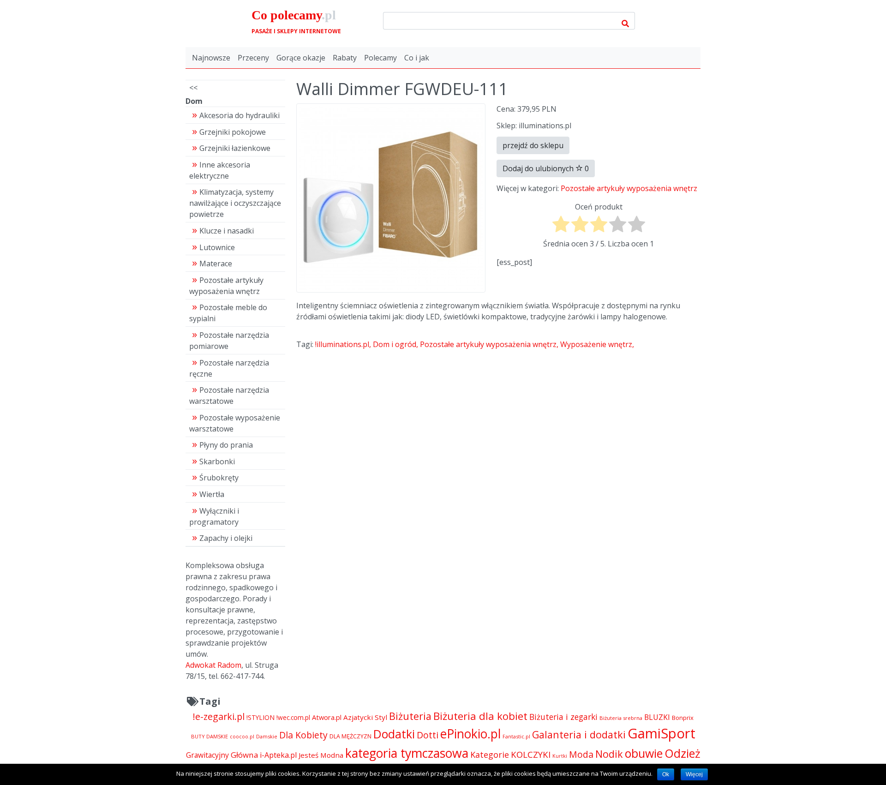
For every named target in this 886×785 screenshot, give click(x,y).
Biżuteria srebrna (620, 717)
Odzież (682, 753)
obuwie (644, 753)
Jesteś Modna (321, 755)
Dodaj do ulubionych (546, 168)
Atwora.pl (326, 717)
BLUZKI (657, 717)
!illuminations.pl (342, 344)
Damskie (266, 736)
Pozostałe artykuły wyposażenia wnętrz (629, 188)
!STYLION (260, 717)
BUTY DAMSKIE (209, 736)
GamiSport (661, 733)
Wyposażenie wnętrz (596, 344)
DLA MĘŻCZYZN (350, 736)
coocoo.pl (242, 736)
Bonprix (683, 717)
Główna (244, 754)
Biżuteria (410, 716)
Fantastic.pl (516, 736)
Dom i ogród (394, 344)
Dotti (427, 735)
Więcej (694, 774)
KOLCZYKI (531, 754)
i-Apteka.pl (278, 755)
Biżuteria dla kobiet (480, 716)
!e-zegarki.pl (219, 716)
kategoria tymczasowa (406, 752)
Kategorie (489, 754)
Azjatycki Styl (365, 717)
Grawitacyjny (207, 755)
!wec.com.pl (293, 717)
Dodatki (394, 734)
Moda (581, 754)
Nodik (609, 754)
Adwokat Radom (213, 665)
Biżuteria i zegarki (563, 716)
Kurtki (559, 756)
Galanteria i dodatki (579, 734)
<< (193, 88)
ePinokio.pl (470, 733)
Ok (665, 774)
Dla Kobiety (303, 735)
